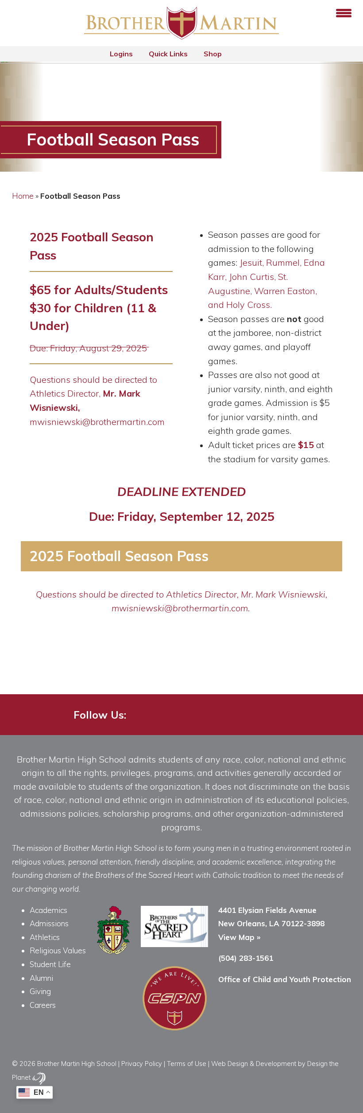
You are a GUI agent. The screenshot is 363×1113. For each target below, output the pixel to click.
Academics (48, 910)
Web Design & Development (253, 1063)
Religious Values (58, 950)
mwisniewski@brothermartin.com (97, 421)
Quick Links (169, 53)
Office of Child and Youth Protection (284, 979)
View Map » (239, 937)
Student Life (50, 964)
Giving (40, 991)
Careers (43, 1005)
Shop (214, 53)
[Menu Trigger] (344, 12)
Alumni (41, 978)
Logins (122, 53)
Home (23, 196)
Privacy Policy (141, 1063)
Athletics (45, 937)
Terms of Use (186, 1063)
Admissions (49, 923)
